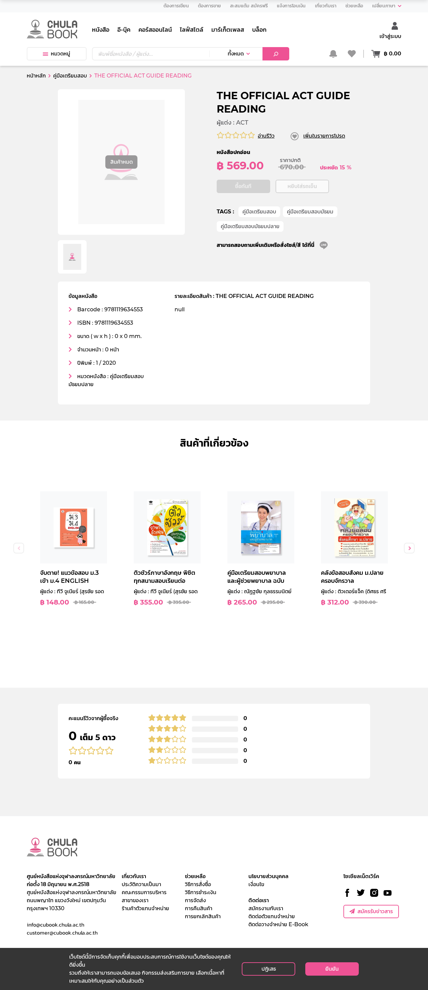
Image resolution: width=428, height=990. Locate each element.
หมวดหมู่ (60, 53)
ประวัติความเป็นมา (141, 884)
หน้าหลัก (36, 75)
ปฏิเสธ (268, 969)
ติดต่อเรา (258, 900)
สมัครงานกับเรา (265, 908)
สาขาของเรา (135, 900)
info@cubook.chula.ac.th (55, 925)
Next (409, 548)
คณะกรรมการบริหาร (144, 892)
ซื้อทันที (243, 186)
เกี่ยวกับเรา (134, 876)
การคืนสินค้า (198, 908)
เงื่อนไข (256, 884)
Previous (18, 548)
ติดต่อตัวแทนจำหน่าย (271, 916)
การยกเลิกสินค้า (203, 916)
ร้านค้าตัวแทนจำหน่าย (145, 908)
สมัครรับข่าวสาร (375, 911)
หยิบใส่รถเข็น (302, 186)
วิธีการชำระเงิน (200, 892)
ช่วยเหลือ (195, 876)
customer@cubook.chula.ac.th (62, 933)
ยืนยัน (332, 969)
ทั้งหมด (236, 53)
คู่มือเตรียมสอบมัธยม (310, 211)
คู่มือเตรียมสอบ (259, 211)
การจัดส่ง (195, 900)
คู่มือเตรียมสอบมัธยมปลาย (250, 226)
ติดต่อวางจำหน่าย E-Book (278, 924)
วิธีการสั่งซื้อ (198, 884)
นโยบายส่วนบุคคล (268, 876)
